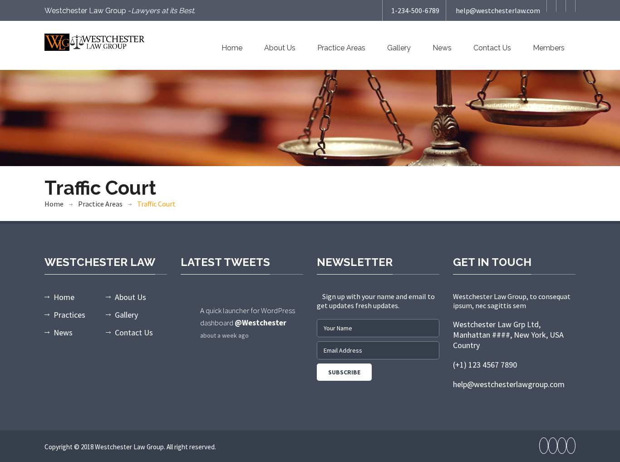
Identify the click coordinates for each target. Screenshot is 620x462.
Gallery (399, 48)
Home (231, 48)
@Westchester (260, 323)
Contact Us (492, 48)
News (442, 48)
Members (549, 48)
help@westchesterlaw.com (498, 10)
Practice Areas (341, 48)
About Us (279, 48)
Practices (69, 315)
